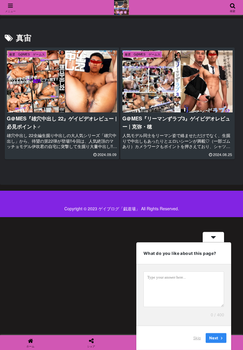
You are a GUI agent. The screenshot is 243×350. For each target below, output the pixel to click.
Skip (197, 337)
